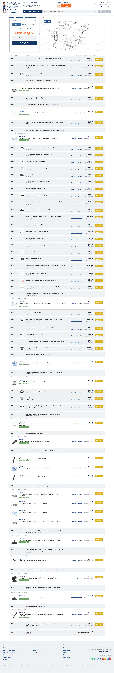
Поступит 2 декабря (76, 60)
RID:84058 (22, 502)
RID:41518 (22, 576)
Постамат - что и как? (9, 652)
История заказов (37, 654)
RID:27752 (22, 137)
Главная (11, 17)
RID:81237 (22, 613)
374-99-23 (105, 2)
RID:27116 (22, 301)
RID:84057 (22, 511)
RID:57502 (22, 538)
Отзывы (101, 6)
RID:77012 (22, 361)
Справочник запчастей (9, 647)
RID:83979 (22, 422)
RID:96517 (22, 457)
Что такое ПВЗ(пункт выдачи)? (11, 650)
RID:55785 (22, 380)
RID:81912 (22, 520)
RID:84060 (22, 466)
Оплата (35, 650)
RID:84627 (22, 87)
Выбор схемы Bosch (30, 17)
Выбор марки (19, 17)
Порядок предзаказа (8, 654)
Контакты (108, 6)
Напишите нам (106, 645)
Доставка (35, 647)
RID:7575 (21, 440)
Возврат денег (7, 659)
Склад (65, 654)
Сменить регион (27, 6)
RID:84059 (22, 492)
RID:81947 (22, 475)
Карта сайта (66, 657)
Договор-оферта (67, 650)
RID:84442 (22, 111)
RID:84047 (22, 559)
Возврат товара (7, 657)
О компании (66, 647)
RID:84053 (22, 595)
